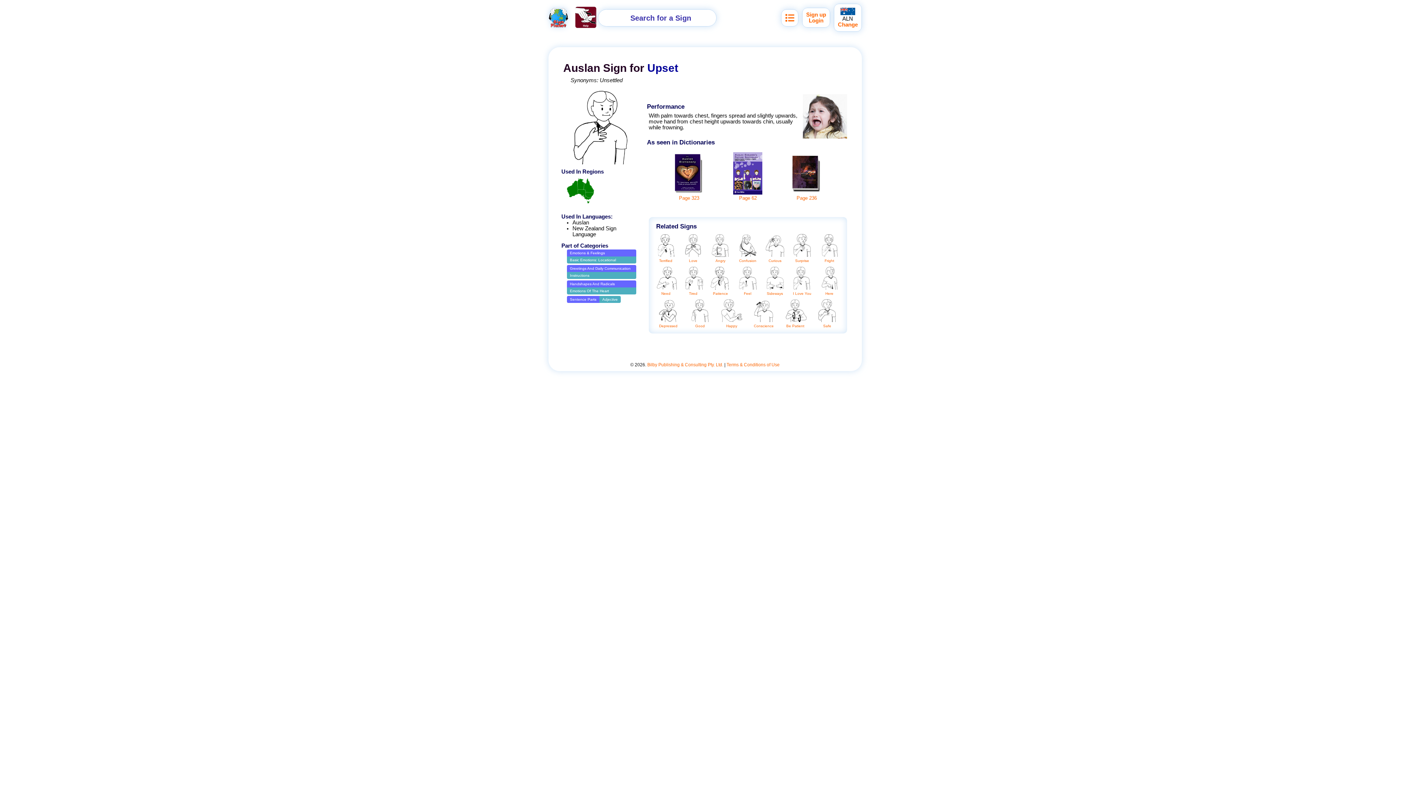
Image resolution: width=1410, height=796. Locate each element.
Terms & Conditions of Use (753, 364)
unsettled (611, 80)
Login (816, 21)
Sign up (816, 15)
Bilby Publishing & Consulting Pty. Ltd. (685, 364)
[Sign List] (789, 18)
